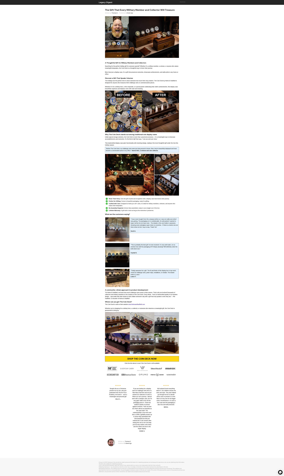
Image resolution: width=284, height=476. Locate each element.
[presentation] (104, 407)
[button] (280, 472)
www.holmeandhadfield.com (136, 304)
